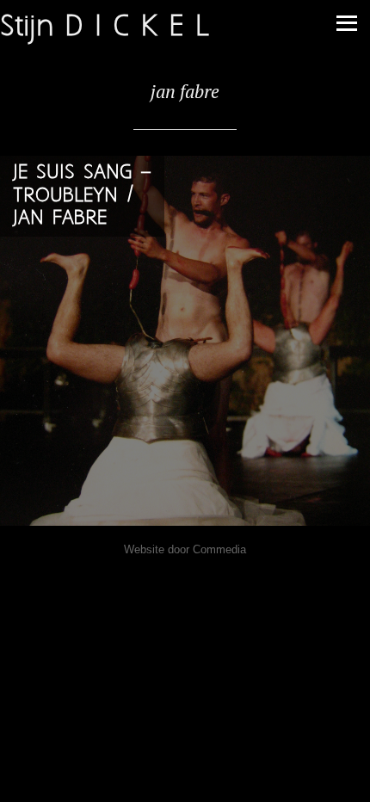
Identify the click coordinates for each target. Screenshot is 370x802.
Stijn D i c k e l (104, 27)
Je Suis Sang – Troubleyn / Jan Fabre (82, 195)
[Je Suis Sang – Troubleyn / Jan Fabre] (185, 341)
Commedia (219, 549)
